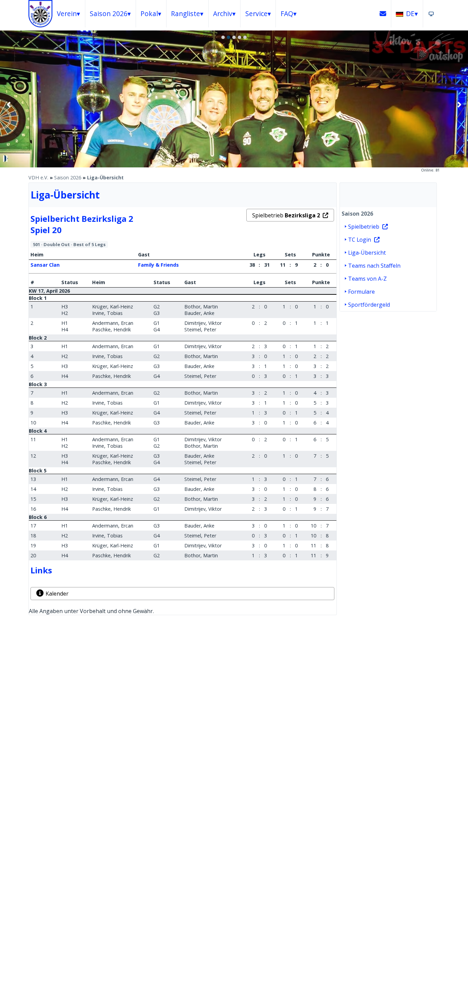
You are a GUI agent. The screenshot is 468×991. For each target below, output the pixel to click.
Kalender (57, 593)
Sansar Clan (45, 265)
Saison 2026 (67, 177)
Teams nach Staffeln (374, 265)
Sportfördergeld (369, 304)
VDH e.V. (38, 177)
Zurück (8, 104)
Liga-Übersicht (105, 177)
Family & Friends (158, 265)
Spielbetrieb (286, 215)
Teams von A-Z (367, 278)
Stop (5, 158)
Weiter (459, 104)
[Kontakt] (383, 13)
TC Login (359, 239)
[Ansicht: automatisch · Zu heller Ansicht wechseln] (431, 14)
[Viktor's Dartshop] (418, 61)
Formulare (361, 291)
